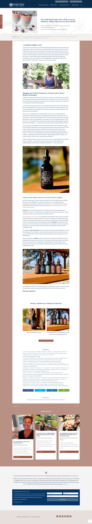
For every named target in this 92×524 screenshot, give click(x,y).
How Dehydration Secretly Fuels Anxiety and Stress (21, 442)
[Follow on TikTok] (70, 516)
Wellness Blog (75, 5)
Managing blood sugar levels (30, 216)
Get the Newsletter (76, 1)
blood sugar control (32, 399)
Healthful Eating (52, 29)
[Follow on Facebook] (57, 516)
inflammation (54, 399)
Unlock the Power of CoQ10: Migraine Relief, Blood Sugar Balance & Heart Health (46, 435)
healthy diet (47, 399)
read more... (17, 456)
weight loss (62, 399)
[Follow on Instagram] (62, 516)
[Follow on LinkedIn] (60, 516)
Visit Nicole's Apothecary (46, 340)
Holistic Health (24, 445)
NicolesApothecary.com (48, 27)
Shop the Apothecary (61, 1)
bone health (41, 399)
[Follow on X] (68, 516)
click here (66, 484)
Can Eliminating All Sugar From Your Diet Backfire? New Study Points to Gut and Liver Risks (69, 435)
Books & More (53, 5)
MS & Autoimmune (43, 5)
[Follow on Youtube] (65, 516)
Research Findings (61, 29)
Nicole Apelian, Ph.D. (64, 5)
